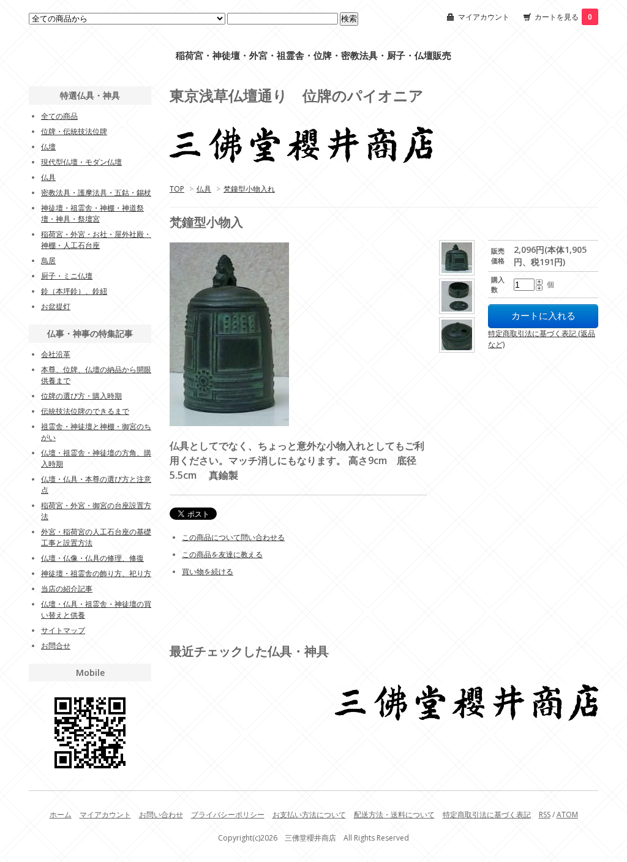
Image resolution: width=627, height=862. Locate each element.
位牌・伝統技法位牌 (74, 131)
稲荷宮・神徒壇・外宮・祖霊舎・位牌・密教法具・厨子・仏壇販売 (313, 55)
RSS (544, 814)
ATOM (567, 814)
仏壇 (48, 146)
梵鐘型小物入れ (249, 189)
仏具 (204, 189)
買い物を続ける (207, 571)
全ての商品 (59, 116)
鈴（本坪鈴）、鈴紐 (74, 291)
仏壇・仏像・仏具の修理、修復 (92, 558)
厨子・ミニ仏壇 (66, 276)
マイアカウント (483, 17)
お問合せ (55, 645)
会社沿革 (55, 354)
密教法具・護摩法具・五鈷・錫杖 (96, 192)
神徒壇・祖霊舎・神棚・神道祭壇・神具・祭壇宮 (92, 213)
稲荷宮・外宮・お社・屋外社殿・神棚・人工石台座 (96, 239)
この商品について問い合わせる (233, 537)
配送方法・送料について (394, 814)
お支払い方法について (309, 814)
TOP (177, 189)
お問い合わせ (161, 814)
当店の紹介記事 (66, 588)
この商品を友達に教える (222, 554)
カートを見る (563, 17)
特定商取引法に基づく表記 (487, 814)
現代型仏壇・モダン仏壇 (81, 162)
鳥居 (48, 260)
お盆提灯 (55, 306)
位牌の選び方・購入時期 (81, 396)
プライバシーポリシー (228, 814)
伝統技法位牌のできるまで (85, 411)
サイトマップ (63, 630)
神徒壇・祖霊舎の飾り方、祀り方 (96, 573)
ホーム (61, 814)
